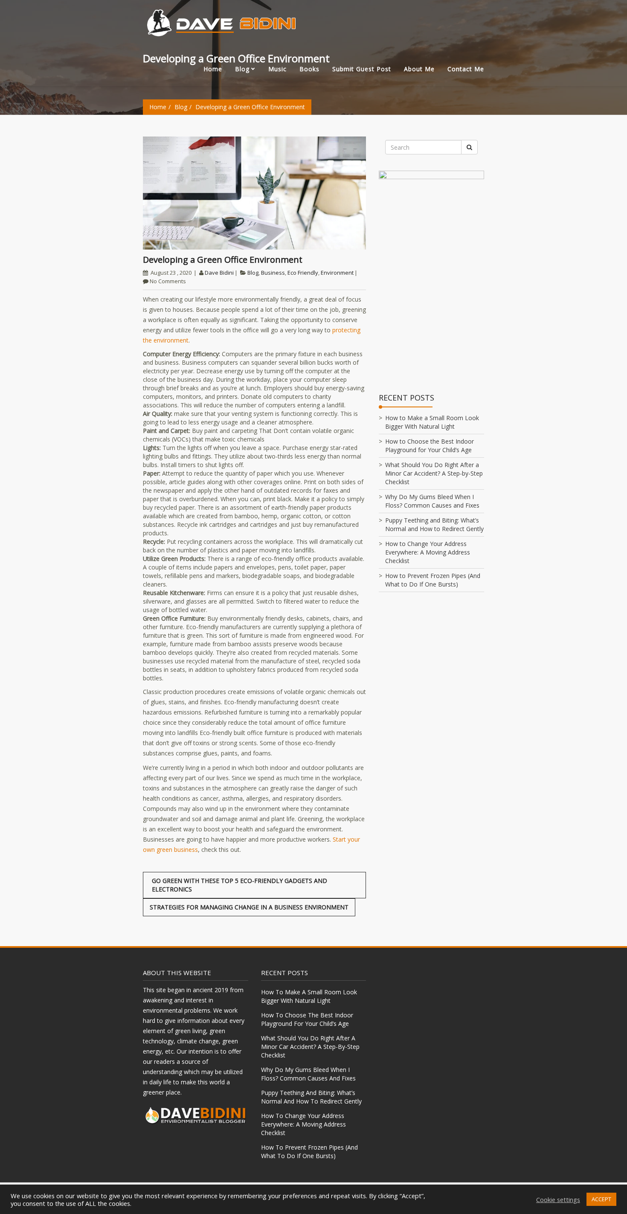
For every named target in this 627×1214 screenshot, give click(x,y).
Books (309, 69)
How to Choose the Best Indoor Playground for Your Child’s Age (429, 445)
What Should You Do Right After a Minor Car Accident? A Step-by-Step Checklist (434, 473)
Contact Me (465, 69)
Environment (337, 272)
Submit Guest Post (361, 69)
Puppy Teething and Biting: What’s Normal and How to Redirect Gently (434, 524)
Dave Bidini (219, 272)
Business (273, 272)
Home (212, 69)
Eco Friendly (302, 272)
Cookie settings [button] (558, 1199)
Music (277, 69)
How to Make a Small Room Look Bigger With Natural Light (432, 422)
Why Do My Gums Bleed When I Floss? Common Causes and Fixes (432, 501)
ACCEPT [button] (601, 1199)
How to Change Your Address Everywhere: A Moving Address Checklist (427, 552)
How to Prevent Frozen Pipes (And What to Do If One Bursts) (432, 580)
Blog (242, 69)
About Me (419, 69)
